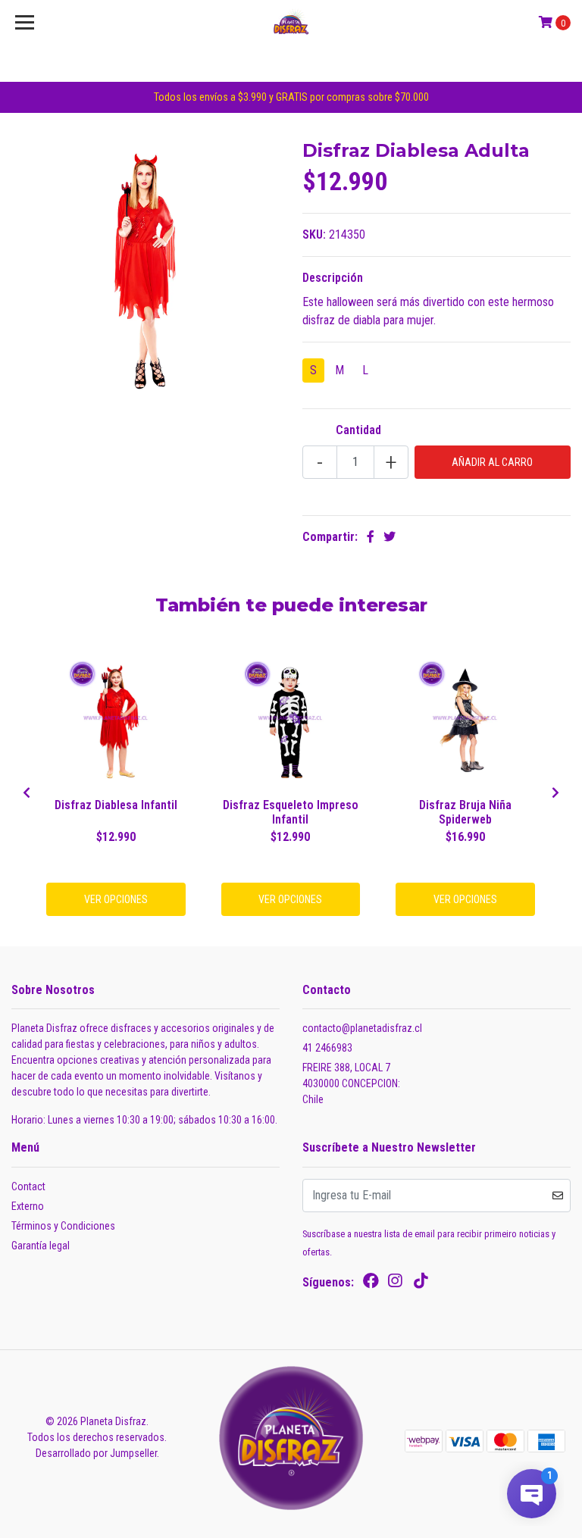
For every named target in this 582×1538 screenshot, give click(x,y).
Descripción (332, 277)
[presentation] (26, 793)
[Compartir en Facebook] (370, 537)
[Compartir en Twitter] (389, 537)
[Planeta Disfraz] (291, 22)
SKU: (314, 234)
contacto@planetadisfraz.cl (362, 1028)
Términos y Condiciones (63, 1226)
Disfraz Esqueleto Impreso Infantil (290, 812)
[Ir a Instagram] (395, 1284)
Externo (27, 1206)
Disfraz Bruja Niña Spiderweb (465, 812)
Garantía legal (40, 1245)
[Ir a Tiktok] (420, 1284)
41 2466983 (327, 1048)
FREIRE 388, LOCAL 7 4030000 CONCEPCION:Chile (351, 1083)
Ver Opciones (116, 899)
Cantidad (358, 430)
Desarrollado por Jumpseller (96, 1453)
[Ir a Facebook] (371, 1284)
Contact (28, 1186)
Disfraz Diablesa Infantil (116, 805)
